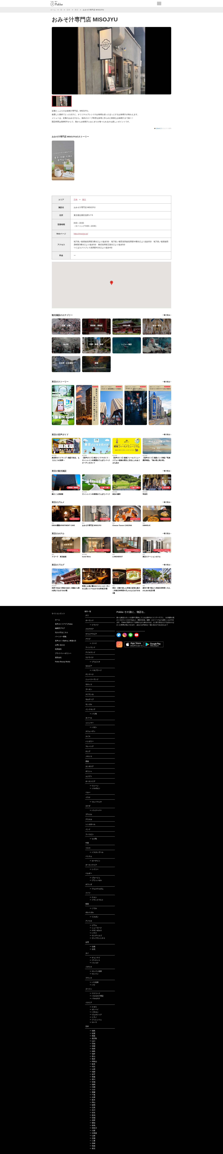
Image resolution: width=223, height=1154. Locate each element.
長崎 (92, 1143)
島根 (92, 1146)
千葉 (92, 1095)
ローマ (93, 1022)
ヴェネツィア (96, 1015)
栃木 (92, 1100)
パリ (92, 985)
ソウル (93, 908)
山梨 (92, 1136)
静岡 (92, 1105)
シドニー (94, 869)
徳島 (92, 1031)
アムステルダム (96, 889)
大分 (92, 1090)
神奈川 (93, 1128)
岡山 (92, 1102)
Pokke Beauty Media (62, 662)
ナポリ (93, 1007)
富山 (92, 1056)
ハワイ (93, 933)
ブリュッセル (96, 880)
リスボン (94, 917)
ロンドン (94, 974)
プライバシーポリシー (63, 653)
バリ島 (93, 714)
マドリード (95, 993)
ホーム (53, 10)
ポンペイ (94, 1009)
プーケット (95, 960)
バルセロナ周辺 (96, 996)
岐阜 (92, 1064)
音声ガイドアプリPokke (64, 624)
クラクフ (94, 625)
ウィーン (94, 786)
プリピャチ (95, 662)
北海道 (93, 1133)
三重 (92, 1141)
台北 (92, 949)
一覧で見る (166, 315)
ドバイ (93, 643)
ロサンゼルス (96, 930)
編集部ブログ (60, 628)
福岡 (92, 1084)
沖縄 (92, 1087)
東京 (76, 10)
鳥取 (92, 1036)
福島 (92, 1051)
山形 (92, 1069)
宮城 (92, 1082)
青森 (92, 1077)
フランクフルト (96, 900)
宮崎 (92, 1046)
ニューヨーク (96, 928)
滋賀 (92, 1072)
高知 (92, 1043)
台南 (92, 946)
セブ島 (93, 839)
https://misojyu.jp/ (81, 234)
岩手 (92, 1074)
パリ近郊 (94, 982)
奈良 (92, 1113)
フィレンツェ (96, 1020)
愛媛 (92, 1092)
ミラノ (93, 1017)
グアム (93, 925)
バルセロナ (95, 998)
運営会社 (58, 657)
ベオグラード (96, 670)
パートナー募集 (60, 636)
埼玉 (92, 1066)
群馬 (92, 1125)
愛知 (92, 1123)
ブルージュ (95, 878)
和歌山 (93, 1061)
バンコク (94, 963)
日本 (68, 10)
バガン (93, 727)
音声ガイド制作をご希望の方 (65, 641)
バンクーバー (96, 810)
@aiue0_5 (159, 128)
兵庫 (92, 1097)
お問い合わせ (60, 645)
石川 (92, 1110)
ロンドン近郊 (96, 971)
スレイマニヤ (96, 802)
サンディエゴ (96, 935)
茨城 (92, 1118)
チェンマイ (95, 958)
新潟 (92, 1115)
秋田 (92, 1049)
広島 (92, 1107)
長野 (92, 1120)
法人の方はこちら (61, 632)
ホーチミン (95, 861)
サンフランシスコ (97, 938)
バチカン (94, 1012)
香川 (92, 1079)
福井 (92, 1054)
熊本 (92, 1059)
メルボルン (95, 788)
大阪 (92, 1130)
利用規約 (58, 649)
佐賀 (92, 1033)
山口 (92, 1041)
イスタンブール (96, 852)
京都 (92, 1138)
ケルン (93, 897)
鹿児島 (93, 1038)
